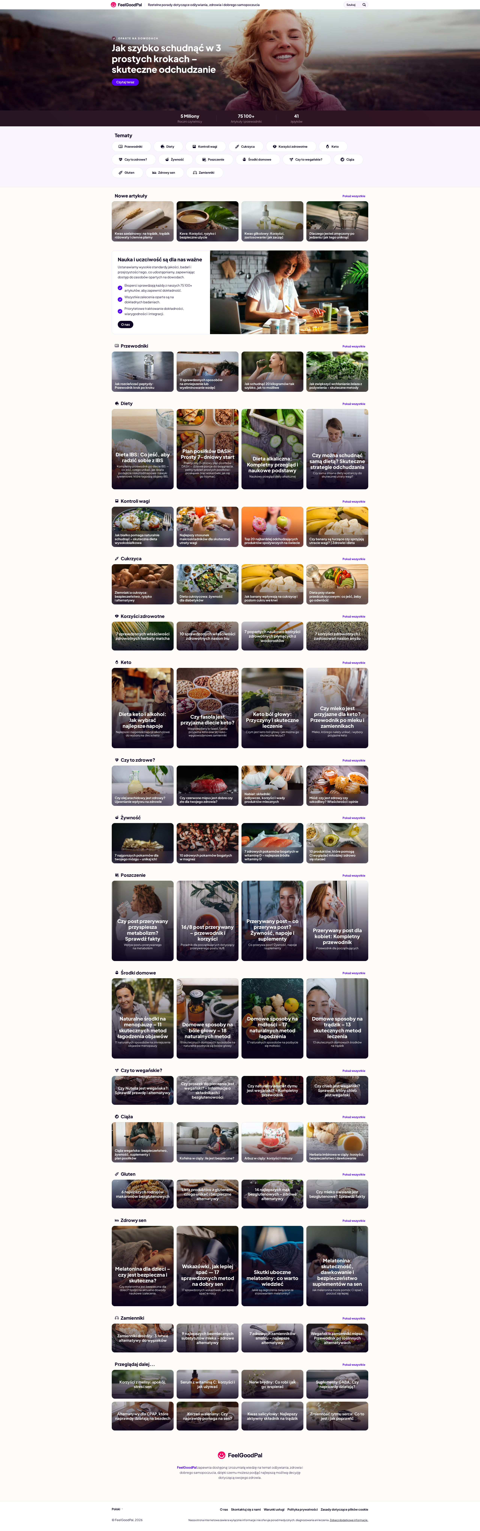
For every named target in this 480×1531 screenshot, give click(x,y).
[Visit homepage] (240, 1455)
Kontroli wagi (207, 146)
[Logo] (125, 4)
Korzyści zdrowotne (293, 146)
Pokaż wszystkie (354, 196)
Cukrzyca (248, 146)
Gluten (129, 172)
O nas (125, 324)
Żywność (177, 159)
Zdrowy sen (166, 172)
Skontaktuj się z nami (246, 1509)
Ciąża (350, 159)
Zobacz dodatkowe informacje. (349, 1520)
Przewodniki (133, 146)
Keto (335, 146)
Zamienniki (206, 172)
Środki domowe (259, 159)
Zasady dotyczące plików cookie (344, 1509)
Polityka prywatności (302, 1509)
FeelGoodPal (187, 1467)
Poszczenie (216, 159)
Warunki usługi (274, 1509)
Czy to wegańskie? (308, 159)
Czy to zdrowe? (135, 159)
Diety (170, 146)
